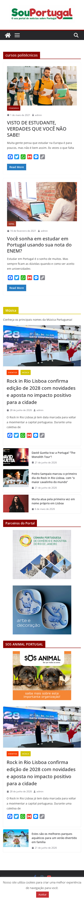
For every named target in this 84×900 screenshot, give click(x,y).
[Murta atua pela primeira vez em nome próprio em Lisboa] (16, 504)
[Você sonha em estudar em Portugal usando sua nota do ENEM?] (42, 201)
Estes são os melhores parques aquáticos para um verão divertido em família (54, 838)
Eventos (12, 372)
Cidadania (14, 108)
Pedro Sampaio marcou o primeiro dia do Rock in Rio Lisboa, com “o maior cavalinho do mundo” (54, 478)
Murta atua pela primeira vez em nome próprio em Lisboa (53, 501)
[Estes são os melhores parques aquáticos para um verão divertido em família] (16, 840)
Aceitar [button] (42, 894)
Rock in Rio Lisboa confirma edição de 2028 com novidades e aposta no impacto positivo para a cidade (41, 391)
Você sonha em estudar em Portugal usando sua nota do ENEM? (39, 244)
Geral (11, 223)
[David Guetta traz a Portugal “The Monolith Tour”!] (16, 457)
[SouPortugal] (8, 35)
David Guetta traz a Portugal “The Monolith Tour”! (53, 455)
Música (25, 372)
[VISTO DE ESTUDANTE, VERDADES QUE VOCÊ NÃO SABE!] (42, 85)
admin (38, 115)
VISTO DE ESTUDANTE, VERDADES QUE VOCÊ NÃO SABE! (36, 128)
